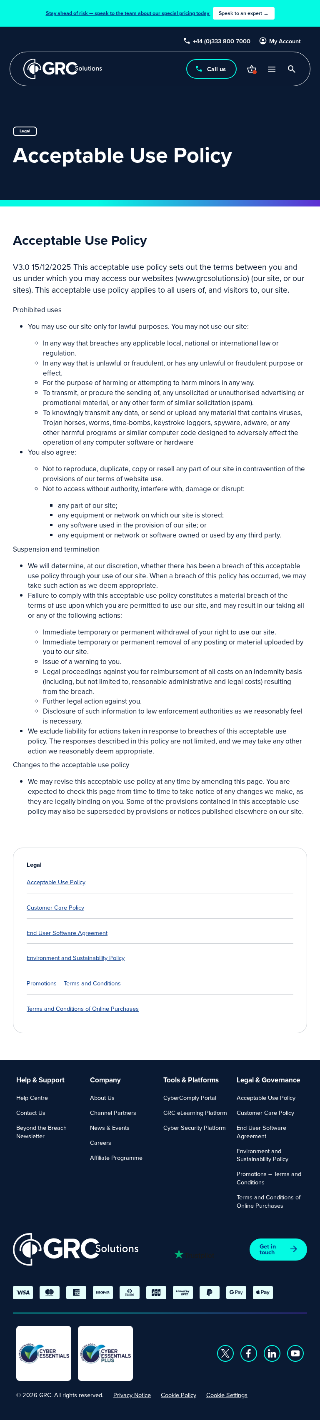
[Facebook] (248, 1353)
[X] (225, 1353)
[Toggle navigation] (272, 69)
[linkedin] (272, 1353)
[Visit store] (252, 69)
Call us (216, 69)
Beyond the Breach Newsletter (41, 1131)
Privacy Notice (132, 1394)
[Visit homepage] (62, 69)
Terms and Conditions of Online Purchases (83, 1008)
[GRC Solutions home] (75, 1249)
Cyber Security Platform (194, 1127)
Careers (100, 1142)
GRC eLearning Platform (195, 1112)
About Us (102, 1097)
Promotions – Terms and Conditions (74, 983)
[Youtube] (295, 1353)
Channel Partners (113, 1112)
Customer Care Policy (55, 907)
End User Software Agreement (67, 932)
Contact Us (30, 1112)
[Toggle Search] (292, 69)
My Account (285, 41)
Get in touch (268, 1249)
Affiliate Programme (116, 1157)
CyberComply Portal (189, 1097)
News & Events (110, 1127)
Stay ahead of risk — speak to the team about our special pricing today (157, 13)
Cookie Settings (227, 1394)
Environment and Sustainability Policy (76, 957)
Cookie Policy (178, 1394)
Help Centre (32, 1097)
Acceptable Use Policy (56, 882)
